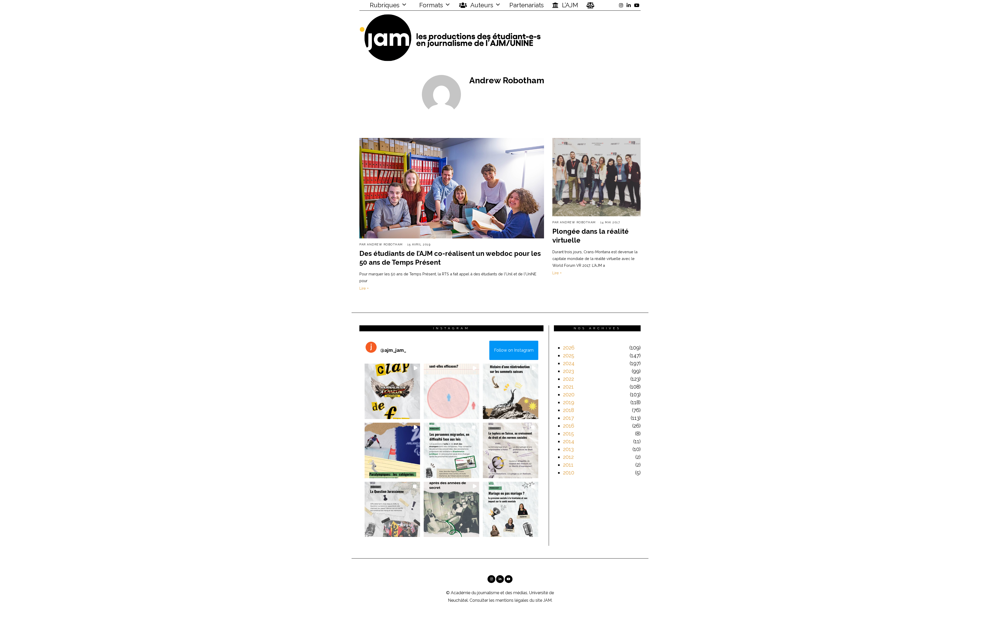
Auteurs (481, 5)
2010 (568, 473)
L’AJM (569, 5)
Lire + (364, 288)
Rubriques (383, 5)
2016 (568, 426)
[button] (392, 391)
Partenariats (526, 5)
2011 (568, 465)
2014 (568, 441)
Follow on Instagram (514, 350)
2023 (568, 371)
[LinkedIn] (628, 5)
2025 (568, 355)
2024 (568, 363)
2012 (568, 457)
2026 (568, 348)
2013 (568, 449)
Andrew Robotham (385, 244)
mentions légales (512, 600)
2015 (568, 433)
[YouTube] (637, 5)
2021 (568, 387)
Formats (430, 5)
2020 (568, 394)
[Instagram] (621, 5)
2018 (568, 410)
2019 (568, 402)
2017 (568, 418)
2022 (568, 379)
